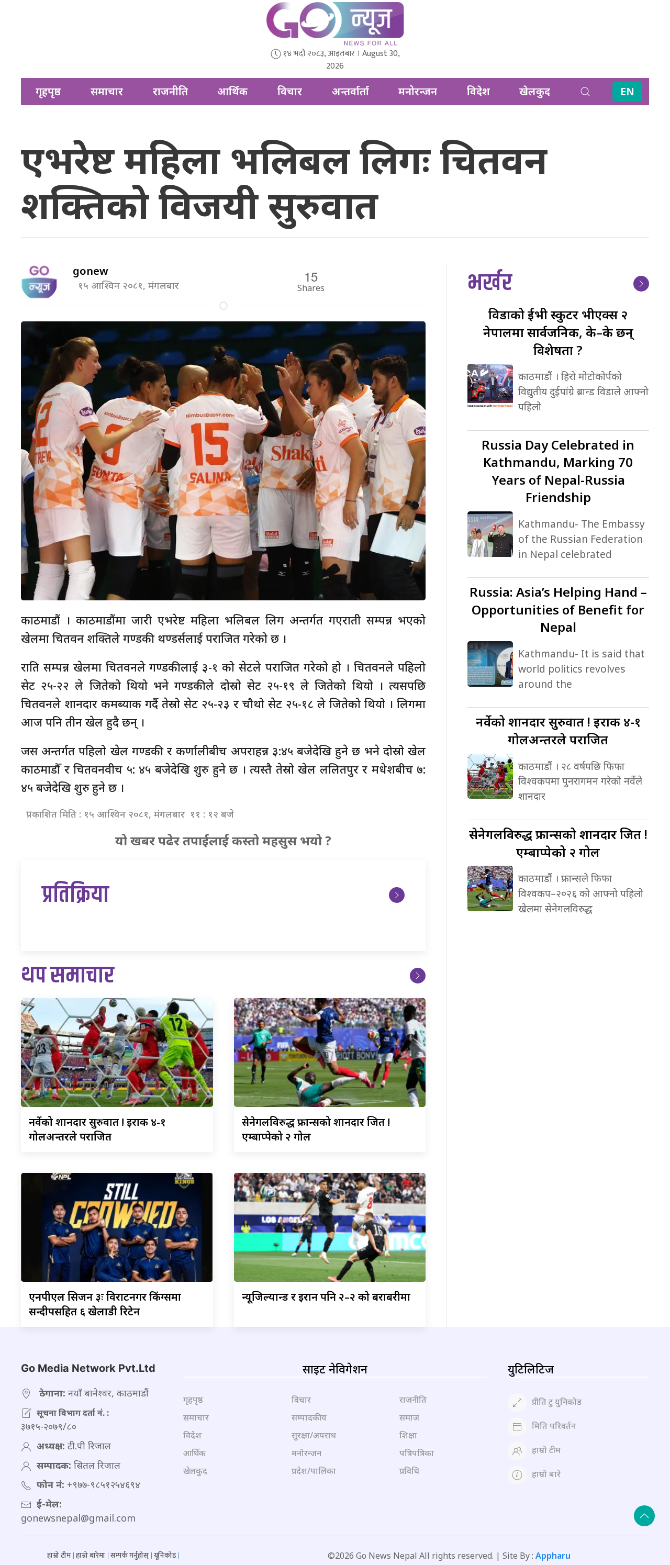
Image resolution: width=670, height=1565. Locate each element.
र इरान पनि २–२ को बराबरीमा (326, 1297)
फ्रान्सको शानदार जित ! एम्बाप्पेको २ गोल (558, 842)
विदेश (478, 91)
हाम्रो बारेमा (90, 1555)
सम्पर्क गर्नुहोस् (129, 1555)
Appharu (553, 1555)
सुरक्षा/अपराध (314, 1435)
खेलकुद (534, 91)
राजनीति (170, 91)
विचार (289, 91)
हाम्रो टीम (546, 1450)
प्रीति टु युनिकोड (557, 1402)
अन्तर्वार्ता (350, 91)
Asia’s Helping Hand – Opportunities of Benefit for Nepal (558, 609)
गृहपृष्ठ (48, 91)
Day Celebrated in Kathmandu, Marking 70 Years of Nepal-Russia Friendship (558, 471)
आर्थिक (232, 91)
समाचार (107, 91)
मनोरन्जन (417, 91)
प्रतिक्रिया (75, 895)
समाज (409, 1417)
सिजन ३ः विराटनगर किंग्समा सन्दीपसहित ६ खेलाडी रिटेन (105, 1304)
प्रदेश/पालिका (314, 1471)
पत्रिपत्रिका (416, 1453)
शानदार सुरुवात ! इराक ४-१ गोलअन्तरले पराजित (97, 1129)
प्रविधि (409, 1471)
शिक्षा (408, 1435)
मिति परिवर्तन (554, 1426)
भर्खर (489, 283)
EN (627, 91)
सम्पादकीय (309, 1417)
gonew (90, 271)
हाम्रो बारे (546, 1474)
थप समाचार (67, 976)
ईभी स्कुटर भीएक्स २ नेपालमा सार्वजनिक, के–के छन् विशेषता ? (558, 332)
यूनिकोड (165, 1555)
